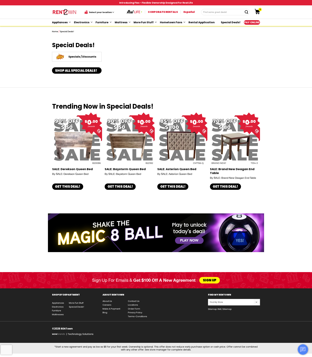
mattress (121, 22)
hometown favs (171, 22)
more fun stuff (144, 22)
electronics (81, 22)
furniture (102, 22)
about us (107, 301)
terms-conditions (137, 316)
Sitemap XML (214, 309)
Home (55, 31)
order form (134, 308)
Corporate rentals (163, 12)
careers (107, 304)
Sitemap (227, 309)
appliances (60, 22)
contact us (133, 301)
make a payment (111, 308)
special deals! (230, 22)
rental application (201, 22)
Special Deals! (67, 31)
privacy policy (135, 312)
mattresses (58, 314)
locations (133, 304)
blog (105, 312)
